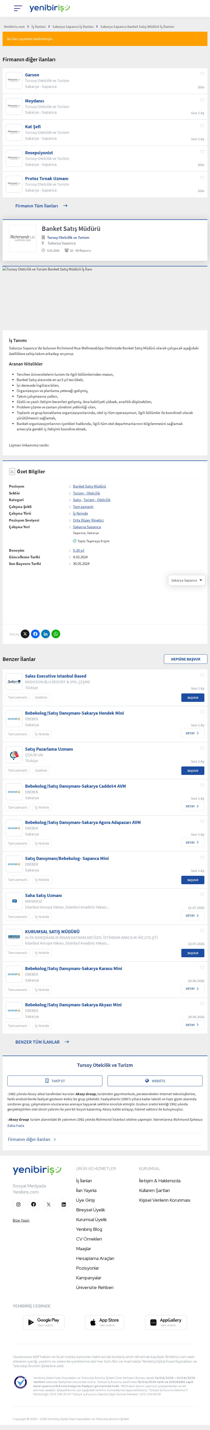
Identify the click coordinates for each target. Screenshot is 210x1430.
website (158, 1081)
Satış (77, 499)
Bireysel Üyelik (90, 1210)
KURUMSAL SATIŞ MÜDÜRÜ (52, 932)
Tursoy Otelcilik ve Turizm (68, 237)
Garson (32, 75)
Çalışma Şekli (20, 506)
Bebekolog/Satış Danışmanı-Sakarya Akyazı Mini (73, 1005)
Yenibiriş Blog (89, 1229)
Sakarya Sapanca (62, 243)
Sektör (14, 493)
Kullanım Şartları (154, 1190)
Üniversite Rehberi (94, 1287)
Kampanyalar (88, 1278)
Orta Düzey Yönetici (88, 520)
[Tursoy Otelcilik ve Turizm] (23, 239)
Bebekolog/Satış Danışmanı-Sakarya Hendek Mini (74, 713)
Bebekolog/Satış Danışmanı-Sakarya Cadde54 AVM (75, 786)
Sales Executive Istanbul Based (55, 676)
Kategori (16, 499)
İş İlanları (84, 1181)
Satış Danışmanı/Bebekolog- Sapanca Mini (67, 858)
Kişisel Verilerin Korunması (164, 1200)
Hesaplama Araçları (95, 1258)
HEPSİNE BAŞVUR (185, 659)
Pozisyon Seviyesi (24, 520)
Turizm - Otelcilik (86, 493)
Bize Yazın (21, 1220)
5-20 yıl (78, 550)
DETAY (190, 733)
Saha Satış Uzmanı (43, 895)
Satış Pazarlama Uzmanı (49, 749)
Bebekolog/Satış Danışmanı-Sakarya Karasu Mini (73, 968)
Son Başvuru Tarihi (25, 563)
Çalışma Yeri (19, 526)
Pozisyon (16, 486)
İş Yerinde (80, 513)
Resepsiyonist (39, 153)
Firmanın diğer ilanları (29, 1139)
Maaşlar (83, 1248)
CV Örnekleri (89, 1239)
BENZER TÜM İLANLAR (37, 1042)
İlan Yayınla (86, 1190)
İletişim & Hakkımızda (160, 1181)
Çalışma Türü (20, 513)
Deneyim (16, 550)
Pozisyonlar (87, 1268)
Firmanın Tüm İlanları (36, 206)
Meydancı (34, 101)
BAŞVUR (192, 698)
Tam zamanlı (83, 506)
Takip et (58, 1081)
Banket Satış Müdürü (89, 486)
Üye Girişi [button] (85, 1200)
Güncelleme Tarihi (24, 556)
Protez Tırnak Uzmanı (46, 178)
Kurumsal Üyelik (91, 1219)
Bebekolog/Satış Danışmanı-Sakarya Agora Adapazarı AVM (83, 822)
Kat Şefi (33, 126)
